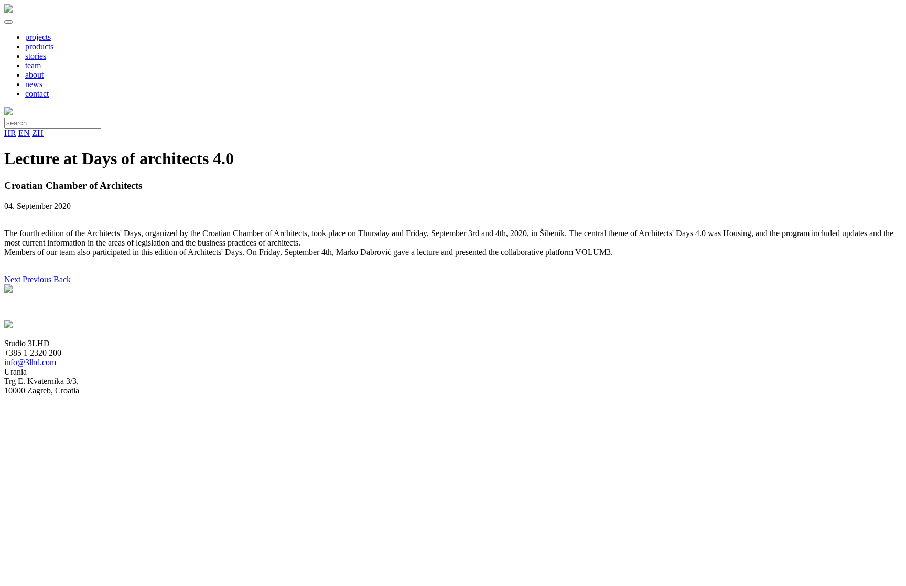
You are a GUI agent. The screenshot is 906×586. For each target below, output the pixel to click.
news (33, 84)
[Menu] (8, 22)
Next (12, 279)
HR (10, 133)
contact (37, 93)
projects (38, 37)
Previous (37, 279)
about (34, 74)
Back (62, 279)
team (33, 65)
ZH (38, 133)
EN (24, 133)
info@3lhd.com (30, 362)
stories (35, 55)
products (39, 46)
